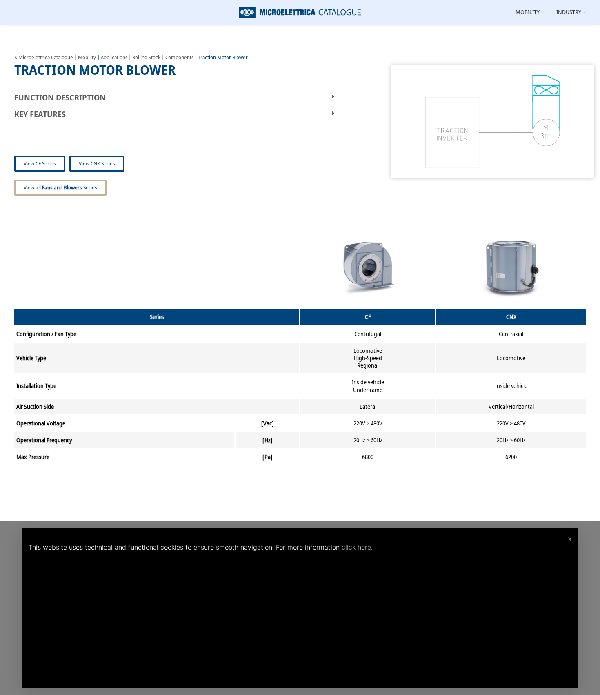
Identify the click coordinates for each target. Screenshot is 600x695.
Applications (114, 57)
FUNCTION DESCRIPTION (60, 97)
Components (179, 57)
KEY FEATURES (40, 114)
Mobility (87, 57)
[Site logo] (300, 11)
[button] (174, 97)
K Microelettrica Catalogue (43, 57)
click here (356, 547)
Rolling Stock (146, 57)
